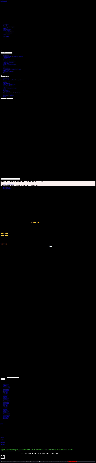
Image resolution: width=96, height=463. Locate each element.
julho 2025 (5, 392)
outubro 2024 (6, 402)
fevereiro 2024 (6, 411)
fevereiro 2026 (6, 384)
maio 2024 (5, 407)
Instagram (3, 442)
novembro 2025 (6, 387)
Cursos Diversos (6, 57)
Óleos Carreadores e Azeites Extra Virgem (12, 69)
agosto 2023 (5, 418)
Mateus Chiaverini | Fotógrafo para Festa (50, 453)
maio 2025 (5, 394)
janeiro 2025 (5, 399)
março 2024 (5, 410)
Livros (4, 65)
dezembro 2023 (6, 413)
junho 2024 (5, 406)
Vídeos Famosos (10, 184)
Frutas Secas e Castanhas (8, 62)
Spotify (2, 439)
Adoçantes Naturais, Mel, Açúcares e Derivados (13, 56)
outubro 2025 (6, 389)
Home (4, 184)
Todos (4, 72)
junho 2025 (5, 393)
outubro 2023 (6, 416)
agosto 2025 (5, 391)
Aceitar (69, 461)
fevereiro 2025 (6, 398)
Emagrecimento (6, 59)
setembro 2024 (6, 403)
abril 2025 (5, 396)
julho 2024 (5, 405)
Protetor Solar (6, 70)
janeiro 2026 (5, 385)
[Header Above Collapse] (1, 75)
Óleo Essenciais (6, 68)
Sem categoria (6, 55)
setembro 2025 (6, 390)
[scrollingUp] (3, 457)
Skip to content (4, 1)
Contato (2, 423)
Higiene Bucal (6, 63)
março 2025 (5, 397)
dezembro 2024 (6, 400)
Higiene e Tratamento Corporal (9, 64)
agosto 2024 (5, 404)
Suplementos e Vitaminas (8, 71)
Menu (2, 52)
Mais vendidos (6, 67)
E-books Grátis (6, 36)
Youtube (2, 437)
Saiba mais (74, 461)
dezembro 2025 (6, 386)
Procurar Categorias (8, 52)
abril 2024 (5, 409)
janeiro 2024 (5, 412)
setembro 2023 (6, 417)
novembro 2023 (6, 415)
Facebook (3, 444)
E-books (5, 58)
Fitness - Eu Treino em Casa (9, 61)
